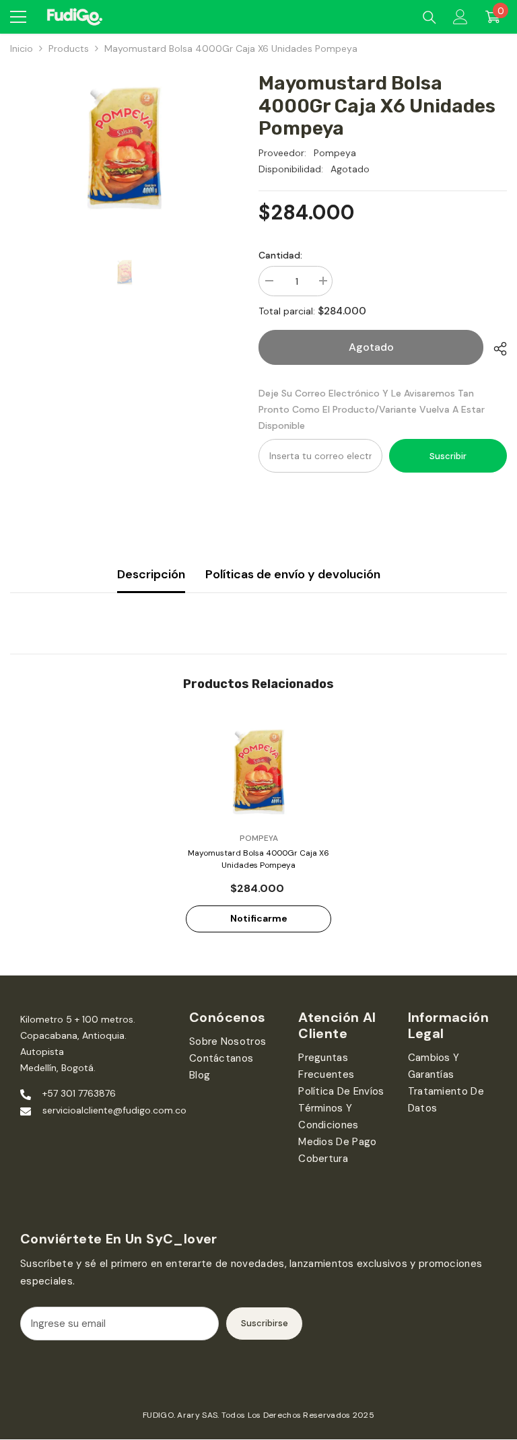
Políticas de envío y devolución (292, 574)
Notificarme (258, 918)
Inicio (21, 48)
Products (68, 48)
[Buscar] (429, 17)
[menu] (18, 17)
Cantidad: (280, 255)
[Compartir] (495, 349)
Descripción (151, 574)
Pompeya (335, 153)
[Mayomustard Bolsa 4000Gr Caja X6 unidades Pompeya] (258, 772)
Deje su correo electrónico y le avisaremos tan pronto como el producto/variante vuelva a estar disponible (371, 409)
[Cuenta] (460, 16)
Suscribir (448, 456)
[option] (124, 148)
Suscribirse (264, 1323)
